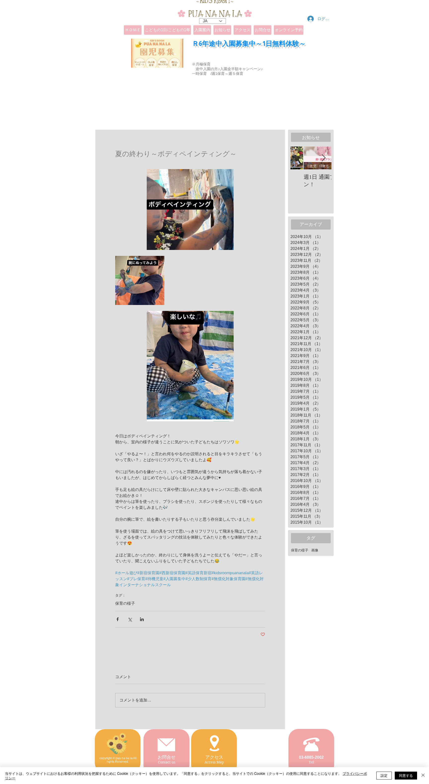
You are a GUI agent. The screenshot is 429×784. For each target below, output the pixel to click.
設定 (384, 775)
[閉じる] (423, 775)
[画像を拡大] (139, 280)
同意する (406, 775)
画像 (314, 550)
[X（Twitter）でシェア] (129, 619)
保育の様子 (125, 603)
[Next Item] (323, 158)
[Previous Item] (298, 158)
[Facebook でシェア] (117, 619)
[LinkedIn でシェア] (142, 619)
